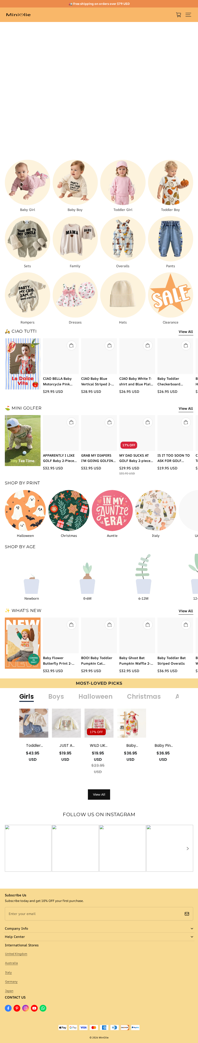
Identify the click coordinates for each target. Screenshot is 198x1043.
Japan (9, 991)
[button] (188, 15)
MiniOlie (103, 1037)
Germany (11, 981)
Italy (8, 972)
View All (186, 331)
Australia (11, 963)
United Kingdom (16, 954)
